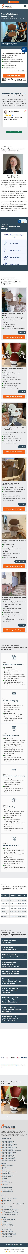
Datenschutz (11, 1246)
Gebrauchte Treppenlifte (7, 1065)
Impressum (17, 1246)
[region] (14, 905)
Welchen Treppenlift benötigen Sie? (14, 236)
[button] (2, 1100)
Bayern (17, 1065)
